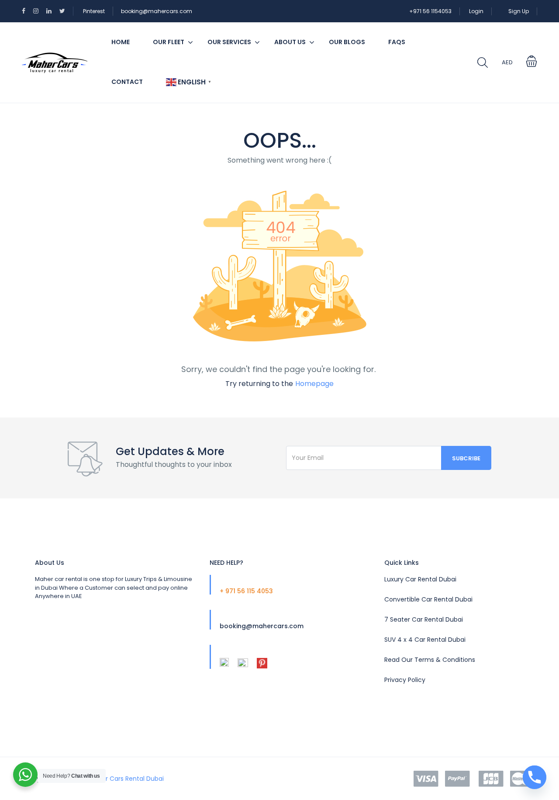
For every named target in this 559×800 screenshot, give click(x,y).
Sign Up (518, 11)
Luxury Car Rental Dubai (420, 579)
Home (120, 42)
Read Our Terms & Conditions (429, 659)
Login (476, 11)
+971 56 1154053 (430, 11)
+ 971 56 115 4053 (246, 591)
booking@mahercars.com (156, 11)
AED (507, 62)
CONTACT (127, 81)
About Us (290, 42)
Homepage (314, 384)
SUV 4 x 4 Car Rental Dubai (425, 639)
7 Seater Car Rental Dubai (423, 619)
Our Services (229, 42)
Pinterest (94, 11)
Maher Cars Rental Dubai (126, 778)
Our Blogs (347, 42)
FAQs (396, 42)
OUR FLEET (168, 42)
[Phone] (534, 777)
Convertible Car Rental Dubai (428, 599)
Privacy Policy (404, 679)
